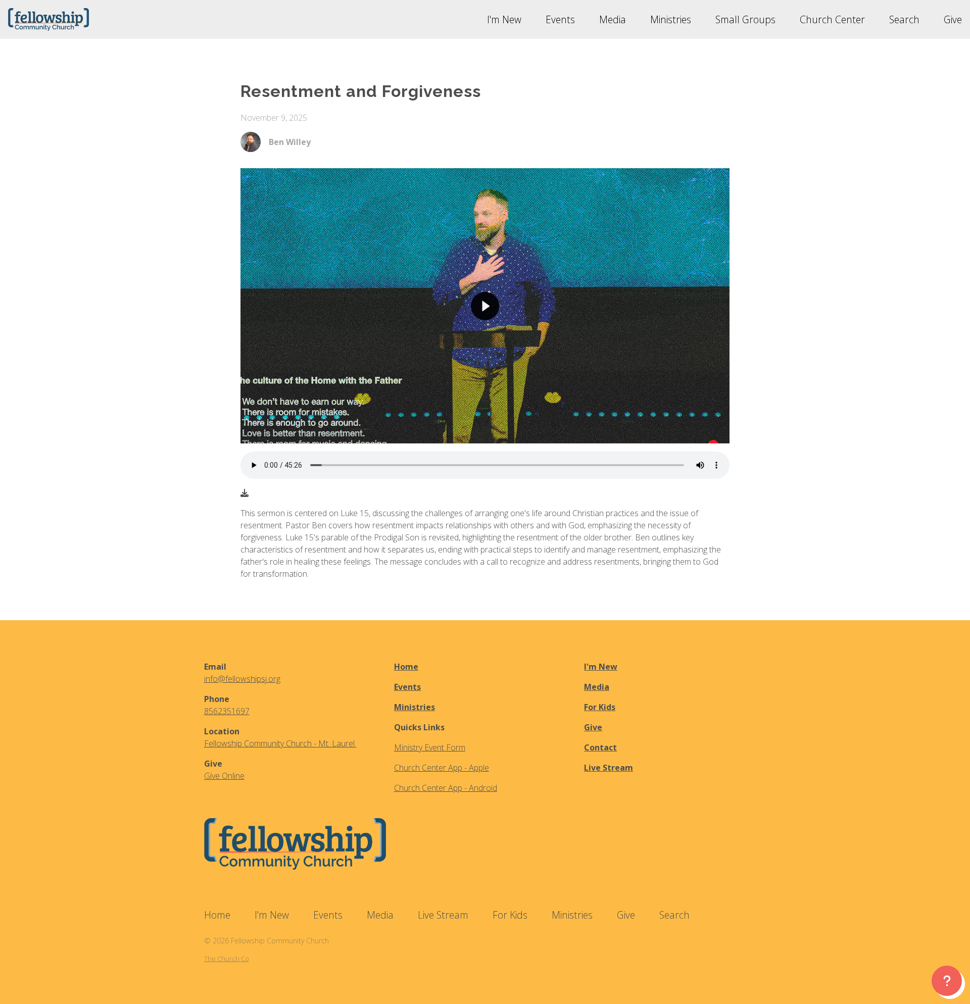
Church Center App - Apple (441, 767)
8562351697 (227, 711)
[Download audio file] (244, 493)
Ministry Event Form (429, 747)
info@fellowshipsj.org (242, 678)
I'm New (600, 666)
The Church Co (226, 958)
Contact (600, 747)
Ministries (414, 707)
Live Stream (608, 767)
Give (593, 727)
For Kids (599, 707)
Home (406, 666)
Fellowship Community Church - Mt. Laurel (280, 743)
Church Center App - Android (445, 787)
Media (596, 686)
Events (407, 686)
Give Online (224, 775)
